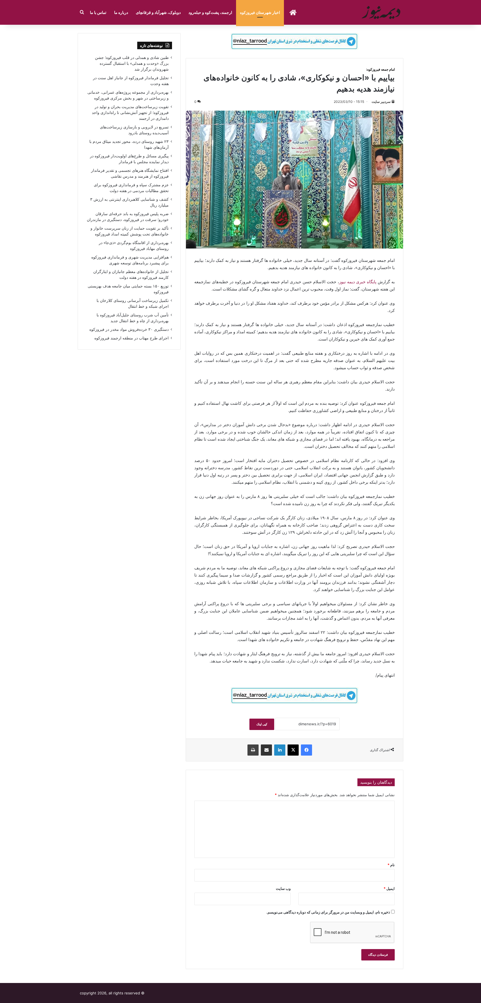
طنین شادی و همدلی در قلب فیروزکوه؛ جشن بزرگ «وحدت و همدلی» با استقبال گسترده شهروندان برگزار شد (132, 63)
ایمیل (389, 888)
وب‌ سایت (283, 888)
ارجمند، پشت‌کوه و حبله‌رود (210, 12)
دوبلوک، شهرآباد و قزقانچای (158, 12)
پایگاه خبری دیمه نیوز (358, 281)
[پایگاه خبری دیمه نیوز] (381, 12)
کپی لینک (261, 724)
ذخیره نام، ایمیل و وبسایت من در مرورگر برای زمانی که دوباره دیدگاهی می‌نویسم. (328, 912)
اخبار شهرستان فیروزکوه (260, 12)
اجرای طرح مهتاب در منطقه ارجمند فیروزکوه (131, 338)
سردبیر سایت (381, 102)
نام (391, 865)
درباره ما (121, 12)
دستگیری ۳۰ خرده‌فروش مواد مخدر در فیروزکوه (129, 329)
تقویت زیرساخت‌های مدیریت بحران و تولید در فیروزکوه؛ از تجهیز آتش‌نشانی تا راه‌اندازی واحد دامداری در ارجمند (130, 113)
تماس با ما (98, 12)
